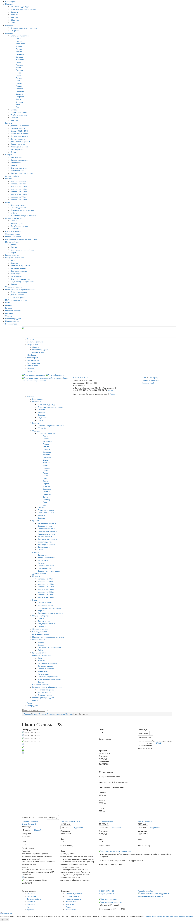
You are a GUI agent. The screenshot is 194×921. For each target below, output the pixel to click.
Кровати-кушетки (18, 144)
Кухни (7, 202)
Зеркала (14, 17)
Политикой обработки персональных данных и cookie (169, 916)
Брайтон (19, 51)
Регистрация (154, 377)
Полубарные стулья (19, 226)
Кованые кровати (18, 128)
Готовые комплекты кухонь (22, 210)
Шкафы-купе (16, 157)
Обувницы (15, 19)
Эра (17, 107)
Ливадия (19, 70)
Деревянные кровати (20, 125)
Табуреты (15, 228)
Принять (4, 919)
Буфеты (14, 212)
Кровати (8, 123)
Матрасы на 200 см (19, 194)
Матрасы (9, 178)
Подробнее (39, 830)
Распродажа (10, 1)
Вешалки (14, 14)
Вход (144, 377)
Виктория (20, 59)
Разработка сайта (145, 891)
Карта (110, 390)
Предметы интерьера (14, 257)
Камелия (19, 64)
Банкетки (14, 12)
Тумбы (13, 22)
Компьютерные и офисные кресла (20, 289)
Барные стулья (17, 223)
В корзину (27, 830)
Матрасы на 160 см (19, 191)
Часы (13, 260)
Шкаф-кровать (17, 149)
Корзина (148, 383)
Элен (18, 104)
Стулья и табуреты (13, 218)
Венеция (19, 56)
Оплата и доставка (13, 310)
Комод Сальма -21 (146, 821)
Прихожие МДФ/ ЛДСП (20, 6)
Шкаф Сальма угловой (70, 821)
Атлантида (20, 43)
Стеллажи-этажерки (13, 286)
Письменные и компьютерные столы (21, 239)
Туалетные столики (19, 112)
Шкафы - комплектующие (22, 173)
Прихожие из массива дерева (23, 9)
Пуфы (13, 252)
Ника (18, 80)
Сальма (19, 93)
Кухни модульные (18, 207)
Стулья (14, 220)
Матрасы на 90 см (18, 183)
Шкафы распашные (19, 160)
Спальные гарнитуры (20, 35)
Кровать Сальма (106, 821)
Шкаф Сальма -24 (29, 823)
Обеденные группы (13, 236)
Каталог (8, 308)
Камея (18, 67)
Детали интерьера (18, 268)
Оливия (19, 83)
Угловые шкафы (17, 170)
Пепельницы (16, 276)
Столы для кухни (12, 234)
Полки (8, 302)
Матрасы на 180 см (19, 199)
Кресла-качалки (12, 255)
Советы (8, 315)
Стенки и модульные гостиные (24, 27)
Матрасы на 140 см (19, 189)
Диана (18, 62)
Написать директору (150, 380)
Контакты (9, 313)
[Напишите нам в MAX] (6, 913)
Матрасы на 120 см (19, 186)
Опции (13, 152)
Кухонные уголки (18, 204)
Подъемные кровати (19, 136)
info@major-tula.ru (106, 893)
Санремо (20, 96)
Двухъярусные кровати (20, 141)
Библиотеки (16, 162)
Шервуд (19, 101)
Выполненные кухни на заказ (23, 215)
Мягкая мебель (11, 241)
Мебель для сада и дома (16, 300)
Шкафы (8, 154)
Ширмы (14, 284)
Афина (19, 46)
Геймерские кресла (19, 292)
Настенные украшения (20, 265)
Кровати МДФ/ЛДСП (19, 130)
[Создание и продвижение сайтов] (155, 894)
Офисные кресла (18, 297)
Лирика (19, 75)
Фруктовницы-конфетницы (22, 281)
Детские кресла (17, 294)
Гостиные (9, 25)
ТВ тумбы (15, 30)
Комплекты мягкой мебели (22, 249)
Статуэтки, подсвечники (21, 278)
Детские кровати (18, 138)
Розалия (19, 88)
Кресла (14, 247)
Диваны (14, 244)
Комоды (14, 109)
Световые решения (19, 271)
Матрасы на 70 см (18, 197)
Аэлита (19, 49)
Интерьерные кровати (20, 133)
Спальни (9, 33)
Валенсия (20, 54)
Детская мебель (12, 175)
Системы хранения (19, 167)
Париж (19, 86)
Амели (19, 38)
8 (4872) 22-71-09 (159, 743)
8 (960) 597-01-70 (81, 377)
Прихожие (9, 4)
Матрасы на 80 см (18, 181)
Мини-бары (15, 273)
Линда (18, 72)
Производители (12, 321)
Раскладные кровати (19, 146)
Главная (8, 305)
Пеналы (14, 165)
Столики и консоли (13, 231)
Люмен (19, 78)
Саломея (20, 91)
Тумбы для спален (19, 115)
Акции (68, 906)
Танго (18, 99)
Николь (19, 41)
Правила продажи (13, 318)
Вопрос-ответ (11, 323)
